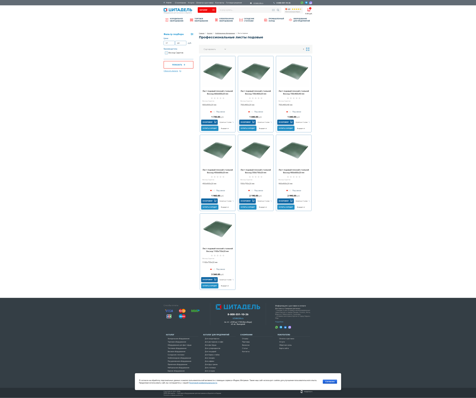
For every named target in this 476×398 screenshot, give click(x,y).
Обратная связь (285, 345)
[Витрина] (307, 49)
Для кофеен (209, 361)
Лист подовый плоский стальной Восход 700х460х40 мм (294, 92)
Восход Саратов (176, 52)
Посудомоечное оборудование (179, 361)
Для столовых (210, 367)
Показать (178, 65)
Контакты (246, 351)
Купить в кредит (210, 128)
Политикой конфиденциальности (203, 383)
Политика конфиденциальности (173, 395)
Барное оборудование (176, 371)
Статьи (245, 348)
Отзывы (245, 338)
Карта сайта (284, 348)
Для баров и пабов (212, 355)
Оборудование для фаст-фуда (179, 345)
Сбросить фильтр (171, 71)
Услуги (282, 342)
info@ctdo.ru (258, 3)
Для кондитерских (212, 338)
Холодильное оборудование (178, 338)
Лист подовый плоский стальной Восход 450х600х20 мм (217, 171)
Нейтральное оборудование (178, 367)
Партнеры (246, 342)
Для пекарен (210, 358)
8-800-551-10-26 (283, 3)
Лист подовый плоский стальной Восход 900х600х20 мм (294, 171)
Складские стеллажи (176, 355)
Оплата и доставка (286, 338)
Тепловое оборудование (177, 348)
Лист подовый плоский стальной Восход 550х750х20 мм (255, 171)
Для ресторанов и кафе (214, 342)
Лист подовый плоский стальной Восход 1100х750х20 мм (217, 250)
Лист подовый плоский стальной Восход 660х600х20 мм (217, 92)
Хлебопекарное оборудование (179, 358)
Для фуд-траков (211, 364)
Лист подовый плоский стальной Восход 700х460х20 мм (255, 92)
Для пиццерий (210, 351)
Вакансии (246, 345)
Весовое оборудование (176, 351)
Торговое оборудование (177, 342)
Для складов (210, 371)
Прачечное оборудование (177, 364)
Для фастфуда (210, 345)
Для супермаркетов (212, 348)
